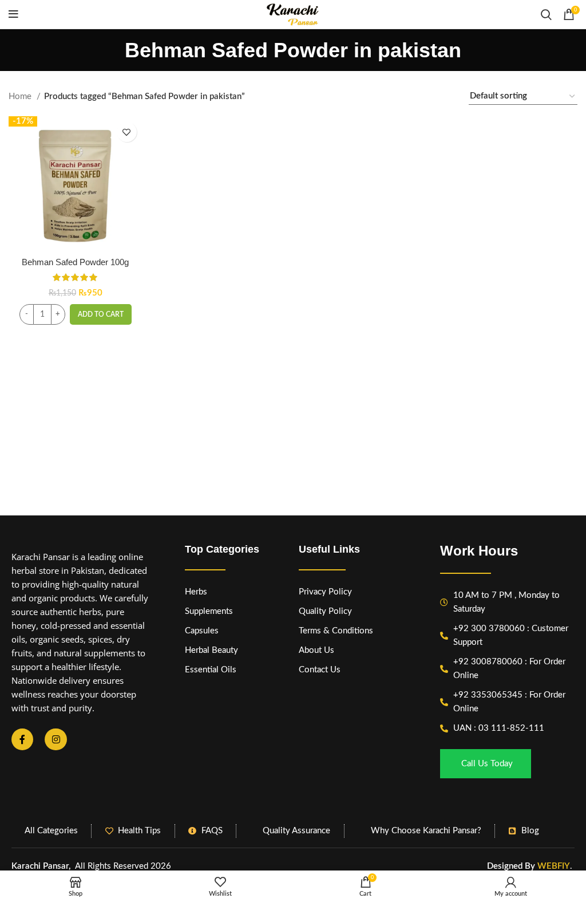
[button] (101, 314)
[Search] (546, 14)
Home (21, 96)
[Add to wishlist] (127, 132)
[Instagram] (55, 739)
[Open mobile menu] (13, 14)
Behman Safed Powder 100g (75, 262)
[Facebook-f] (22, 739)
